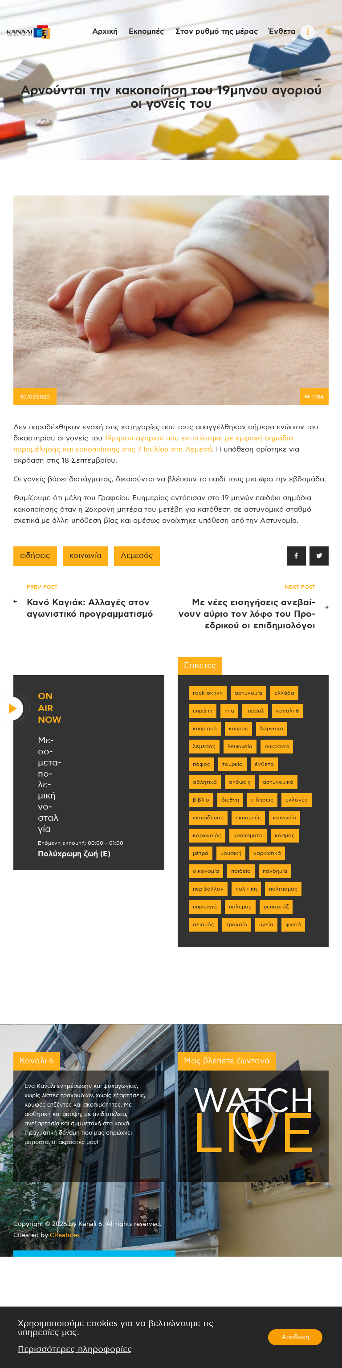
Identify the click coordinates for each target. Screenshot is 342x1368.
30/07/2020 (35, 396)
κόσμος (285, 835)
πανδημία (275, 871)
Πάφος (201, 764)
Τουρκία (232, 764)
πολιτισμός (283, 889)
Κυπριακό (205, 728)
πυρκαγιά (205, 906)
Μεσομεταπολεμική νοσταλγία (49, 784)
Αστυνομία (248, 693)
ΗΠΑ (229, 710)
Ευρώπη (202, 710)
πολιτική (246, 889)
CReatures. (66, 1235)
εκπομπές (248, 817)
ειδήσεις (35, 555)
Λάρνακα (271, 728)
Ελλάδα (284, 693)
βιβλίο (201, 799)
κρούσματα (248, 835)
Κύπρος (238, 728)
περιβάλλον (208, 889)
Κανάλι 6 (287, 710)
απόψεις (240, 782)
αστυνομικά (278, 782)
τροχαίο (236, 924)
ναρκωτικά (267, 853)
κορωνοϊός (207, 835)
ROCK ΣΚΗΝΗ (208, 693)
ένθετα (264, 764)
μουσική (230, 853)
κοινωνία (85, 555)
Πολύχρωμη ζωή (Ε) (74, 854)
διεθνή (230, 799)
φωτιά (293, 924)
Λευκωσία (240, 746)
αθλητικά (205, 782)
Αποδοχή (295, 1337)
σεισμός (203, 924)
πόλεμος (240, 906)
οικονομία (206, 871)
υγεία (266, 924)
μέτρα (200, 853)
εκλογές (296, 799)
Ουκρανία (277, 746)
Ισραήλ (255, 710)
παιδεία (241, 871)
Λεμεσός (137, 555)
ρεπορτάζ (276, 906)
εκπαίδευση (208, 817)
